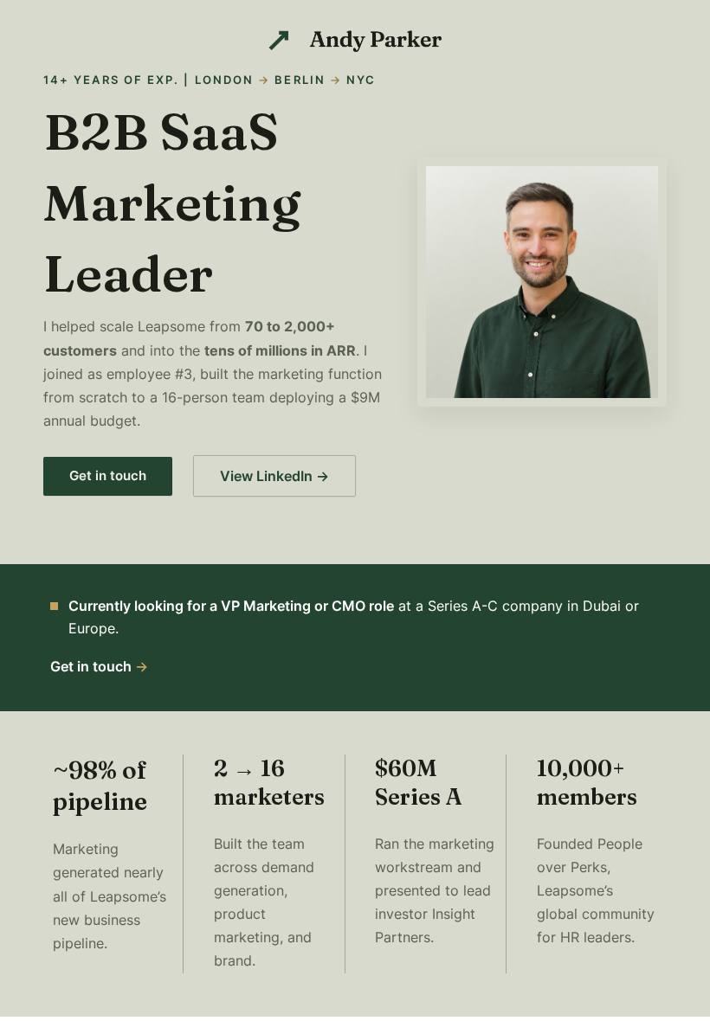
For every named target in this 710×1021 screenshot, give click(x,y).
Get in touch (107, 476)
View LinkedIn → (274, 476)
